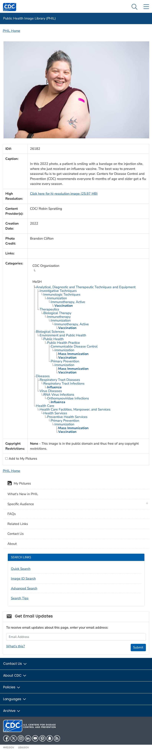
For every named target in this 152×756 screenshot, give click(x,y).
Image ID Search (23, 578)
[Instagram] (21, 738)
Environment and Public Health (63, 335)
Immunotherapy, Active (68, 302)
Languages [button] (12, 699)
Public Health (53, 339)
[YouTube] (35, 738)
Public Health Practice (63, 342)
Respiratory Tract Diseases (60, 380)
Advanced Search (24, 588)
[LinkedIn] (28, 738)
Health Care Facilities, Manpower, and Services (75, 409)
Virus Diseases (51, 391)
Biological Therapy (57, 313)
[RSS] (57, 738)
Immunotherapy (59, 316)
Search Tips (20, 598)
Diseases (43, 376)
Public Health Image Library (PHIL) (29, 18)
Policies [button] (9, 687)
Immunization (57, 298)
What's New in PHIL (22, 494)
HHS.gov (8, 747)
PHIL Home (11, 31)
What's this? (15, 646)
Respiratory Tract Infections (64, 383)
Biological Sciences (50, 331)
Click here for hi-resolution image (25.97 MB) (64, 193)
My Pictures (21, 483)
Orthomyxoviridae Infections (68, 398)
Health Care (45, 405)
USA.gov (23, 747)
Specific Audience (20, 504)
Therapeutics (49, 309)
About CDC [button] (12, 675)
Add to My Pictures (22, 458)
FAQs (11, 514)
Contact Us (15, 533)
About (12, 543)
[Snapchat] (50, 738)
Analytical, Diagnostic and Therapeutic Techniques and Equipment (86, 287)
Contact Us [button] (13, 663)
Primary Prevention (65, 361)
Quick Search (20, 568)
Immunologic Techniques (61, 294)
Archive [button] (9, 710)
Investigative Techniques (58, 291)
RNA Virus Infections (58, 394)
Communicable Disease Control (74, 346)
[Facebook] (6, 738)
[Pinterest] (42, 738)
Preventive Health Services (67, 417)
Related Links (17, 524)
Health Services (55, 413)
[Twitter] (13, 738)
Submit (138, 647)
